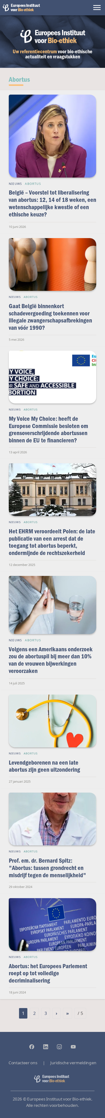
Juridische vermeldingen (73, 1062)
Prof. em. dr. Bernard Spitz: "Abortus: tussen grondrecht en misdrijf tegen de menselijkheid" (47, 867)
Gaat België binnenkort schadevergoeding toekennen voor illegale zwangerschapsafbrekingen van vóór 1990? (50, 316)
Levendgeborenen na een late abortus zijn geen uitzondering (44, 766)
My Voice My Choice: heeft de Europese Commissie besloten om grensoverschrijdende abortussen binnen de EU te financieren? (48, 429)
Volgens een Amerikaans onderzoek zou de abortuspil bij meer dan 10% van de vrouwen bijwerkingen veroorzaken (51, 659)
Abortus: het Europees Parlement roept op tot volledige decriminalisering (48, 973)
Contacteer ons (23, 1062)
